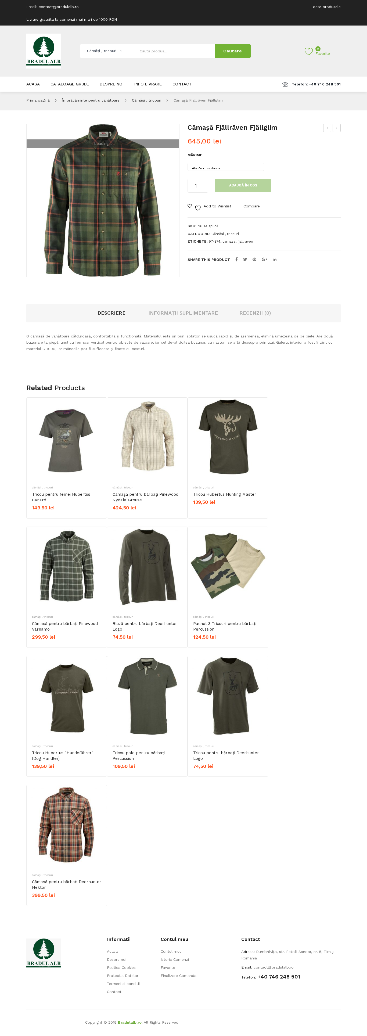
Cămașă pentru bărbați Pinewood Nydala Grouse (145, 497)
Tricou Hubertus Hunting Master (224, 494)
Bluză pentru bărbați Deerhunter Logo (145, 626)
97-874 (214, 241)
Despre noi (116, 959)
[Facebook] (236, 259)
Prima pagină (38, 100)
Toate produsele (326, 7)
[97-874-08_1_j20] (103, 200)
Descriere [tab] (111, 313)
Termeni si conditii (123, 983)
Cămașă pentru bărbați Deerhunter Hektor (66, 884)
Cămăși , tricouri (146, 100)
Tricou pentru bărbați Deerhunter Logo (226, 755)
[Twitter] (245, 259)
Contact (114, 992)
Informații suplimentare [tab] (183, 313)
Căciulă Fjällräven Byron (327, 128)
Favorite (168, 967)
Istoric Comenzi (175, 959)
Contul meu (171, 951)
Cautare (232, 50)
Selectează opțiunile (53, 517)
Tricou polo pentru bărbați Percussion (139, 755)
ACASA (33, 84)
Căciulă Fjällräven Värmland (337, 128)
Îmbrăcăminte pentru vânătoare (91, 100)
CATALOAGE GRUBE (70, 84)
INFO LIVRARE (148, 84)
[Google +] (264, 259)
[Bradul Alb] (43, 51)
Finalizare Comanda (178, 975)
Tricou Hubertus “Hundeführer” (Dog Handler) (62, 755)
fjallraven (245, 241)
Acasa (112, 951)
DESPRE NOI (112, 84)
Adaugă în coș (243, 185)
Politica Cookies (121, 967)
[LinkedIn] (274, 259)
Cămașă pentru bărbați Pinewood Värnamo (65, 626)
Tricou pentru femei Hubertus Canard (61, 497)
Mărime (195, 155)
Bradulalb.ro (130, 1022)
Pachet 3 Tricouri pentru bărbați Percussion (224, 626)
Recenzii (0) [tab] (255, 313)
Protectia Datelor (122, 975)
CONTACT (182, 84)
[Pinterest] (254, 259)
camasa (228, 241)
